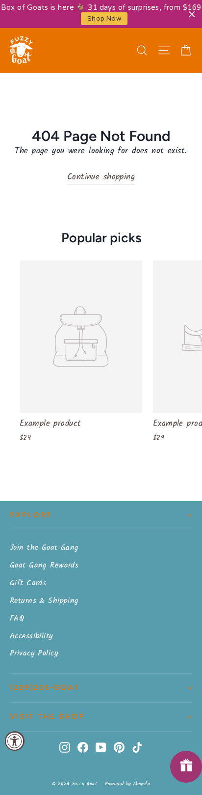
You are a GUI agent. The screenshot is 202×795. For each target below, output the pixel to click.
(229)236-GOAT (45, 687)
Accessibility (31, 636)
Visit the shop (47, 716)
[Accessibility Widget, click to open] (15, 741)
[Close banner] (192, 14)
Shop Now (104, 19)
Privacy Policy (34, 653)
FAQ (17, 618)
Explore (31, 515)
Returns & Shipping (44, 601)
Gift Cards (28, 583)
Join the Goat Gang (44, 547)
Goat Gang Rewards (44, 565)
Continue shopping (101, 177)
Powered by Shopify (127, 784)
